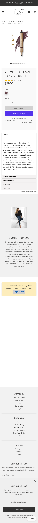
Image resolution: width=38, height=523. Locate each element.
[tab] (19, 177)
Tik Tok (19, 454)
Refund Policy (19, 427)
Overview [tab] (5, 134)
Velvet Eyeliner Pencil (15, 21)
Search (19, 422)
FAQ (19, 436)
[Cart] (35, 12)
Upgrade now (19, 292)
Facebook (19, 452)
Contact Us (19, 406)
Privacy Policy (19, 425)
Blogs (19, 409)
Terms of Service (19, 430)
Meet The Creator (19, 398)
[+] (12, 102)
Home (3, 21)
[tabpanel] (19, 155)
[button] (11, 63)
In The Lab (19, 400)
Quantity (8, 98)
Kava (35, 191)
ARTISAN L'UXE (10, 120)
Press (19, 403)
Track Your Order (19, 433)
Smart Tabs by (30, 191)
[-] (5, 102)
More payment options (19, 118)
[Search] (29, 12)
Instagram (19, 449)
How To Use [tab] (6, 188)
